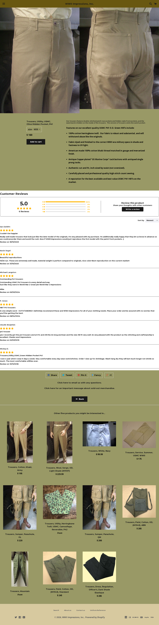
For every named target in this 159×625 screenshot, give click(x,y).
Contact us (80, 610)
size (30, 129)
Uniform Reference (98, 610)
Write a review (133, 209)
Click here (62, 383)
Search (56, 610)
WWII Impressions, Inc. (79, 3)
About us (67, 610)
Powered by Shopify (95, 617)
